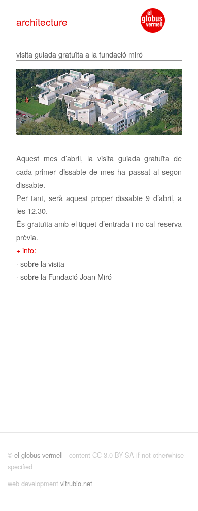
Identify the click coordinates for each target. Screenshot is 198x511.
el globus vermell (38, 455)
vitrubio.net (76, 483)
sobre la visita (42, 263)
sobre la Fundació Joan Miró (66, 276)
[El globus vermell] (153, 20)
